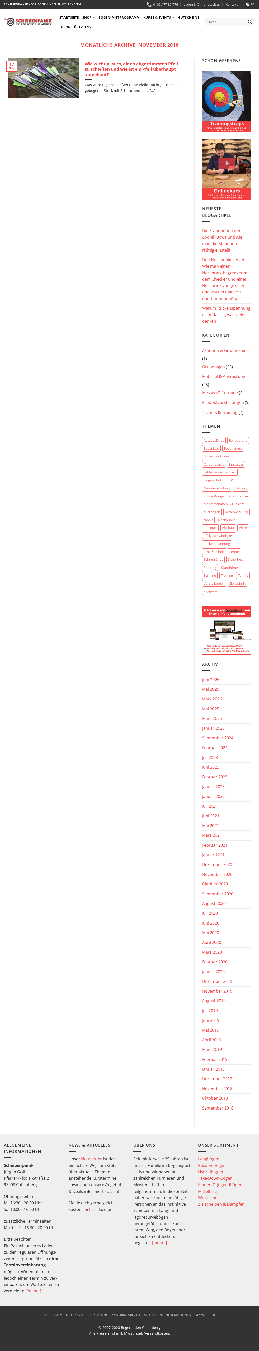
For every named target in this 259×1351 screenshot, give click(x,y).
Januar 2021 (213, 855)
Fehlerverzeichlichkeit (220, 472)
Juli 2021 (210, 806)
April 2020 (211, 942)
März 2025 (212, 718)
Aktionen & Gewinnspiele (226, 350)
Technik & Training (220, 412)
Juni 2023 (210, 767)
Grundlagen (213, 367)
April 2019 (211, 1040)
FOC (231, 480)
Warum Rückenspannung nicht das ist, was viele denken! (226, 314)
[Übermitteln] (250, 22)
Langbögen (208, 1159)
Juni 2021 (210, 816)
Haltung (240, 488)
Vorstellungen (214, 583)
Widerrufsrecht (126, 1315)
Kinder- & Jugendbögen (220, 1184)
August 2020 (214, 903)
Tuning (243, 575)
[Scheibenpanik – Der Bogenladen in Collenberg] (28, 22)
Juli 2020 (210, 913)
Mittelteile (207, 1191)
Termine (210, 575)
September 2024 (217, 738)
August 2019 (214, 1001)
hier (92, 1209)
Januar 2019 (213, 1069)
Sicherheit (235, 559)
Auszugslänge (214, 440)
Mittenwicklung (236, 512)
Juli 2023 (210, 757)
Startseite (69, 17)
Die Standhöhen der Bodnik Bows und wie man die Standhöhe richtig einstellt (222, 240)
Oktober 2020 (215, 884)
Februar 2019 (214, 1059)
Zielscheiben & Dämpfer (221, 1204)
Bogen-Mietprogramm (119, 17)
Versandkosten (156, 1333)
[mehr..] (33, 1291)
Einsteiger (236, 464)
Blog (65, 27)
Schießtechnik (214, 551)
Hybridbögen (210, 1172)
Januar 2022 (213, 796)
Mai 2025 (210, 709)
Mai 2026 (210, 689)
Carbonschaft (214, 464)
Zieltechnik (237, 583)
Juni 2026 (210, 679)
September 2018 (217, 1108)
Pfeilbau (228, 527)
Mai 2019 (210, 1030)
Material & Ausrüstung (223, 376)
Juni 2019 (210, 1020)
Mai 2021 (210, 825)
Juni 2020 (210, 923)
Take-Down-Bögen (215, 1178)
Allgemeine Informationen (167, 1315)
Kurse (243, 496)
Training (227, 575)
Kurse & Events (157, 17)
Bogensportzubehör (219, 456)
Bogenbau (211, 448)
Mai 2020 (210, 932)
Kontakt (232, 4)
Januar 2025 (213, 728)
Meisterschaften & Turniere (224, 504)
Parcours (210, 527)
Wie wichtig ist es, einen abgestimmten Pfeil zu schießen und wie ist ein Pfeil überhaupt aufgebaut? (131, 69)
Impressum (53, 1315)
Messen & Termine (220, 392)
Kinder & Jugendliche (219, 496)
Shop (87, 17)
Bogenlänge (233, 448)
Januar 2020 (213, 972)
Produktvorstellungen (223, 402)
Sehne (234, 551)
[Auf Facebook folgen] (243, 4)
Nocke (208, 520)
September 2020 (217, 894)
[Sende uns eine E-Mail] (252, 4)
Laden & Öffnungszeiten (202, 4)
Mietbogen (212, 512)
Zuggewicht (212, 591)
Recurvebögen (212, 1165)
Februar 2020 (214, 962)
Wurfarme (208, 1197)
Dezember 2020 (217, 864)
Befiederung (238, 440)
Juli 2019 (210, 1010)
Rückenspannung (217, 543)
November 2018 (217, 1088)
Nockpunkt (226, 520)
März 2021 (212, 835)
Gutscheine (188, 17)
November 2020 (217, 874)
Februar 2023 (214, 777)
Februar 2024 (214, 747)
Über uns (82, 27)
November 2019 (217, 991)
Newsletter (91, 1159)
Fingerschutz (213, 480)
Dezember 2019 (217, 981)
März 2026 (212, 699)
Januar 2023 (213, 786)
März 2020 (212, 952)
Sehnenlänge (213, 559)
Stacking (210, 567)
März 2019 (212, 1049)
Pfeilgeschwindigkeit (219, 535)
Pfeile (243, 527)
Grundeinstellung (217, 488)
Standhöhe (229, 567)
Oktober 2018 (215, 1098)
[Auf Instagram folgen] (247, 4)
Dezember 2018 (217, 1079)
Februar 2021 (214, 845)
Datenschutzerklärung (87, 1315)
